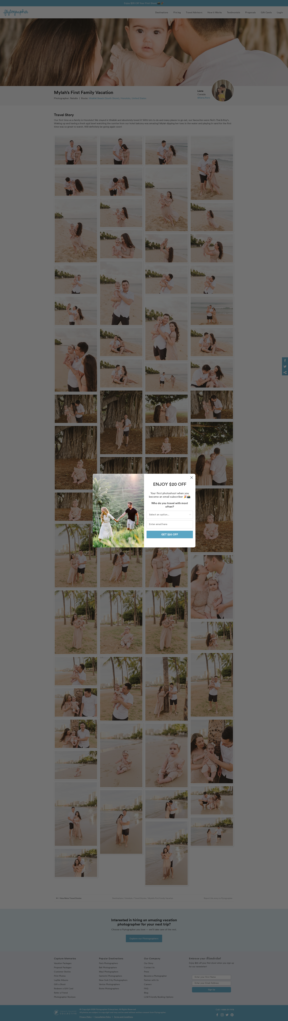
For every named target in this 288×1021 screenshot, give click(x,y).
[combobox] (169, 515)
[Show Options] (190, 515)
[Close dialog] (191, 477)
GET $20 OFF (169, 534)
